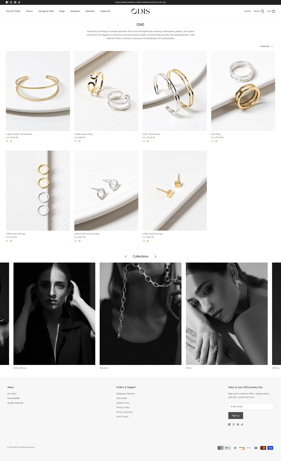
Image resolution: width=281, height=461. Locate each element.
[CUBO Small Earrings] (175, 191)
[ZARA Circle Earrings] (38, 191)
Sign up (235, 415)
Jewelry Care (122, 403)
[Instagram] (11, 2)
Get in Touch (122, 416)
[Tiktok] (19, 2)
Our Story (12, 393)
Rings (62, 11)
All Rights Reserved (26, 447)
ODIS (16, 447)
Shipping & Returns (125, 393)
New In (29, 11)
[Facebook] (7, 2)
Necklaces (75, 11)
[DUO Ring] (243, 91)
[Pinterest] (15, 2)
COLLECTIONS (13, 11)
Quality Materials (15, 403)
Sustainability (13, 398)
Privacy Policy (123, 407)
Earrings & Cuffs (46, 11)
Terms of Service (124, 412)
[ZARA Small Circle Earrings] (106, 191)
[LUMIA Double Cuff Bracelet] (38, 91)
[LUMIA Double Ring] (106, 91)
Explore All (105, 11)
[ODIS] (140, 11)
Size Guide (121, 398)
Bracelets (90, 11)
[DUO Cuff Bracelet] (175, 91)
